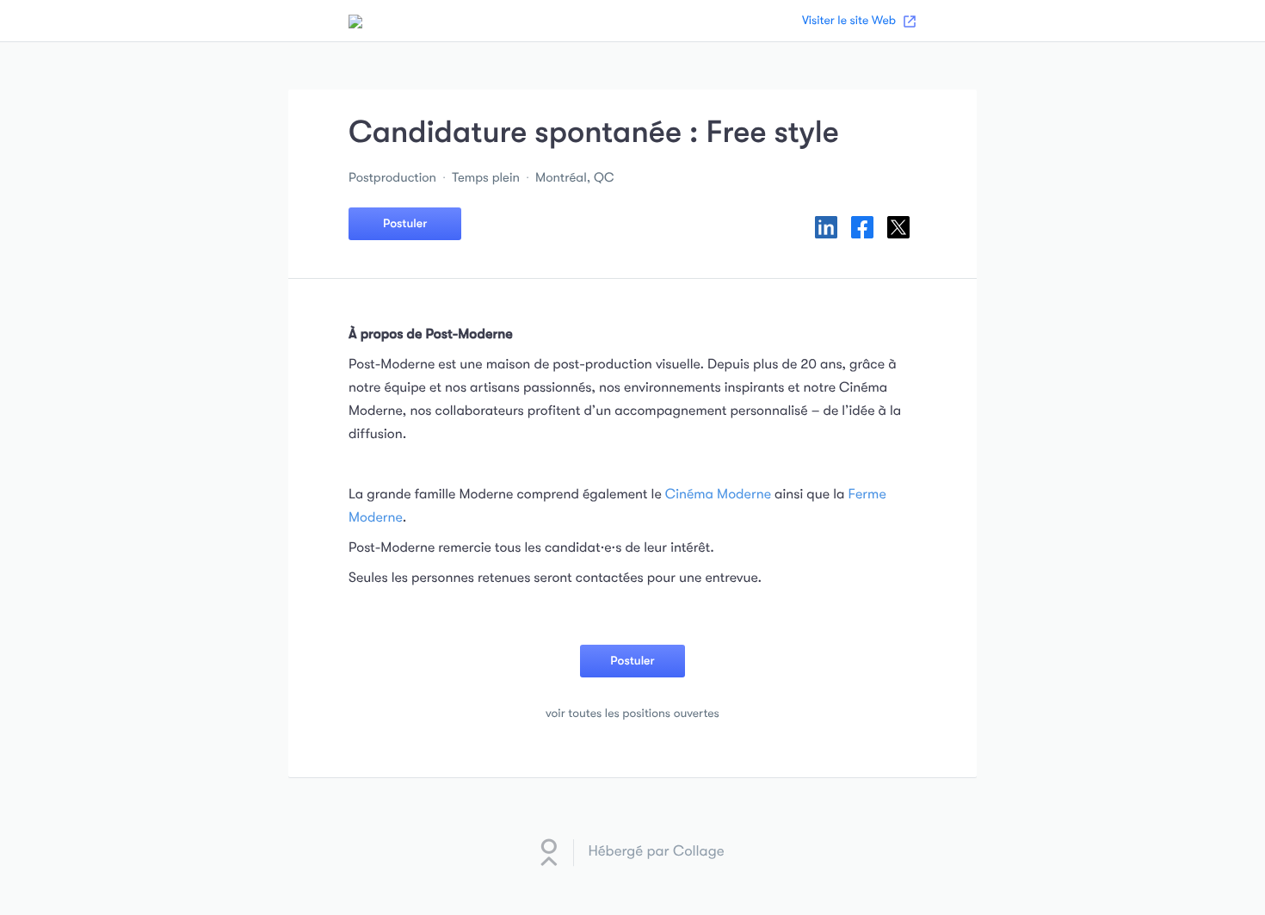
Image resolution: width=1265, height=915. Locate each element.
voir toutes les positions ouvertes (632, 713)
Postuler (405, 224)
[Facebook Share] (862, 227)
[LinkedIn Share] (826, 227)
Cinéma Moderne (718, 494)
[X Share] (898, 227)
